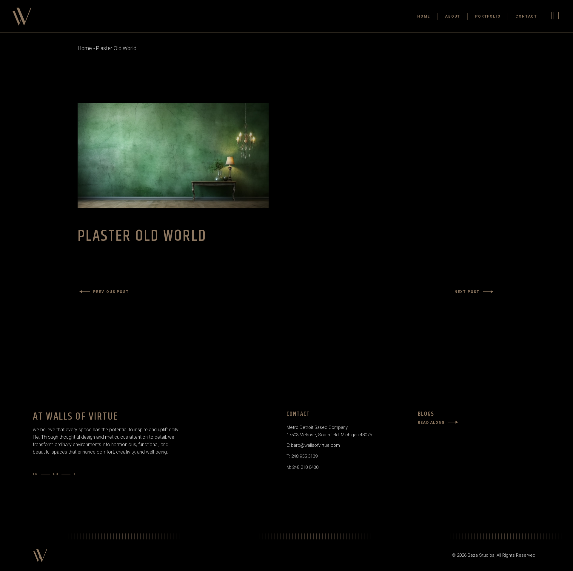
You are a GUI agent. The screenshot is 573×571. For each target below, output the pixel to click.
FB (56, 474)
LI (76, 474)
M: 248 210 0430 (302, 467)
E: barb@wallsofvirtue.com (313, 445)
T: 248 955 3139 (302, 456)
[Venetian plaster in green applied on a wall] (286, 155)
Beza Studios (481, 555)
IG (35, 474)
